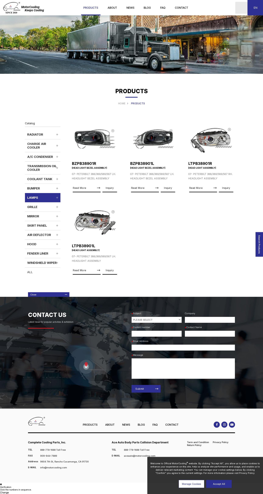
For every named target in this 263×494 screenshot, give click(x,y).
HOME (122, 103)
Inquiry (110, 187)
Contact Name (194, 327)
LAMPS (32, 197)
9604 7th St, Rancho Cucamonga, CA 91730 (64, 461)
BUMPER (33, 188)
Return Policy (194, 445)
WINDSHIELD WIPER (42, 263)
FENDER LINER (37, 253)
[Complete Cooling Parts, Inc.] (24, 7)
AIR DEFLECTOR (39, 235)
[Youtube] (232, 425)
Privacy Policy (220, 442)
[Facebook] (217, 425)
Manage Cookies (191, 483)
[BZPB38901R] (95, 139)
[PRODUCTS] (90, 7)
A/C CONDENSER (40, 157)
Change (4, 492)
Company (190, 313)
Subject (137, 313)
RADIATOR (35, 134)
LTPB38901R (200, 163)
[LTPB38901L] (95, 221)
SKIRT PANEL (37, 225)
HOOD (31, 244)
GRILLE (32, 207)
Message (138, 355)
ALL (30, 272)
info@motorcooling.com (53, 467)
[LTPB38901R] (211, 139)
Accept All (219, 483)
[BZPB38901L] (153, 139)
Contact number (141, 327)
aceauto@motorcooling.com (139, 455)
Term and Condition (198, 442)
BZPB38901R (84, 163)
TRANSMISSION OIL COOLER (42, 168)
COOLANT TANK (39, 179)
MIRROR (33, 216)
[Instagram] (224, 425)
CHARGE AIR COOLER (36, 145)
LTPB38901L (83, 246)
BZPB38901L (142, 163)
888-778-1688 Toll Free (53, 449)
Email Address (140, 341)
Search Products (259, 244)
